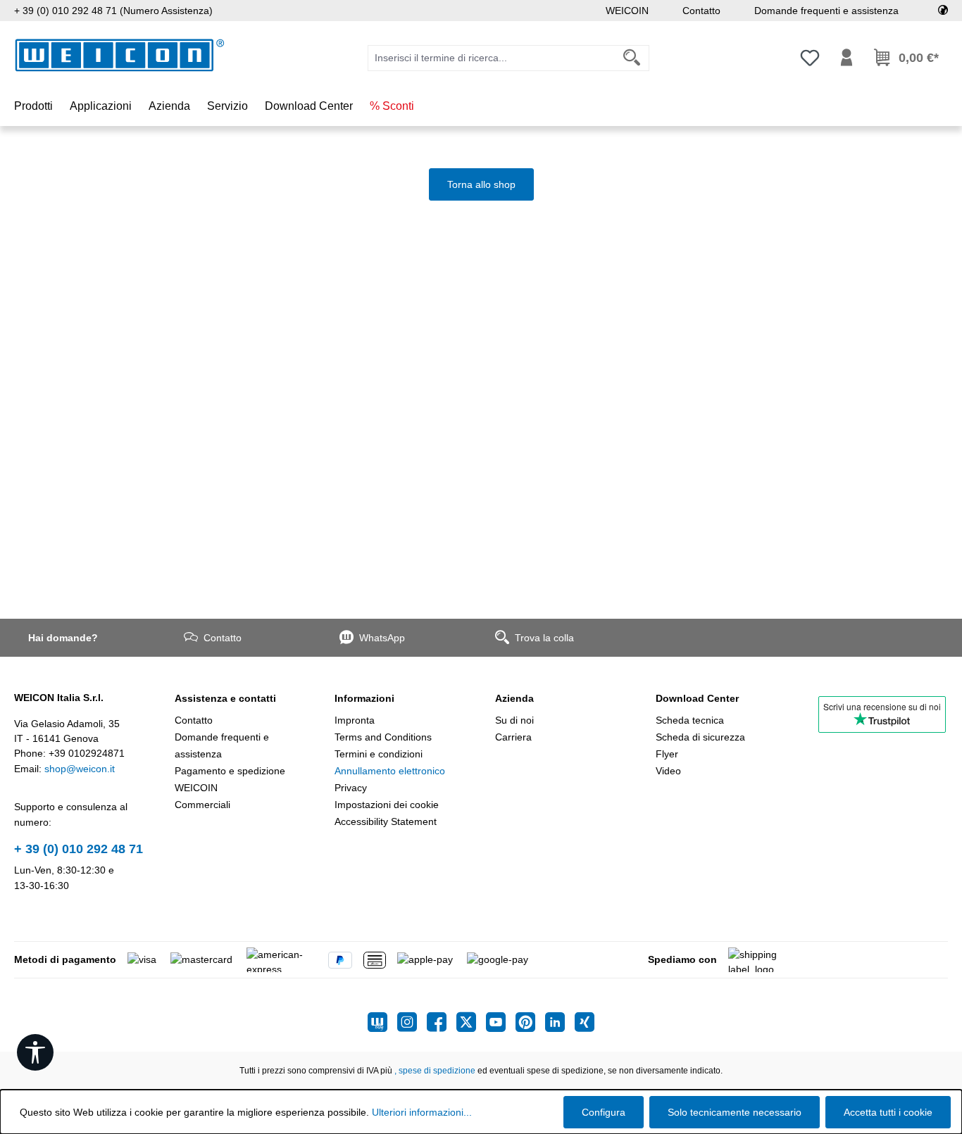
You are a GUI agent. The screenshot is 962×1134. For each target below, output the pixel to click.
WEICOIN (627, 10)
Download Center (697, 698)
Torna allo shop (481, 184)
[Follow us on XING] (584, 1022)
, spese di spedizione (434, 1071)
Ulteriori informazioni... (422, 1112)
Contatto (701, 10)
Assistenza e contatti (225, 698)
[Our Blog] (382, 1022)
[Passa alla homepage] (119, 55)
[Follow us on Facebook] (441, 1022)
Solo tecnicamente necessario (734, 1112)
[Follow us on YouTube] (501, 1022)
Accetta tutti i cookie (888, 1112)
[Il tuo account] (846, 57)
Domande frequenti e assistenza (826, 10)
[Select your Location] (943, 10)
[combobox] (492, 58)
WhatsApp (382, 637)
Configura (603, 1112)
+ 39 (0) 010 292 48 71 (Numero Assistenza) (113, 10)
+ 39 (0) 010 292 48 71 (78, 849)
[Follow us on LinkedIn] (560, 1022)
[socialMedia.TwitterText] (471, 1022)
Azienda (514, 698)
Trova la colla (544, 637)
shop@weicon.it (79, 768)
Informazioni (364, 698)
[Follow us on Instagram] (412, 1022)
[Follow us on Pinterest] (530, 1022)
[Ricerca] (632, 58)
